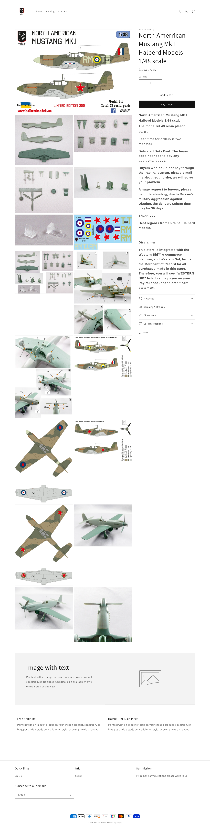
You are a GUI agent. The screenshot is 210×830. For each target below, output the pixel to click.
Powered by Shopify (115, 822)
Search (18, 775)
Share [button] (145, 332)
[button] (179, 11)
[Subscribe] (70, 795)
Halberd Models (100, 822)
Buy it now (167, 104)
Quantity (143, 76)
